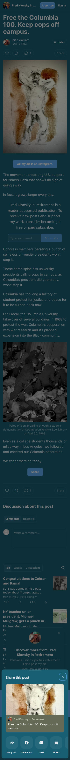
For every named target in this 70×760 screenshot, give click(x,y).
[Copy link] (12, 742)
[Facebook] (26, 742)
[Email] (41, 742)
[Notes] (56, 742)
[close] (63, 677)
